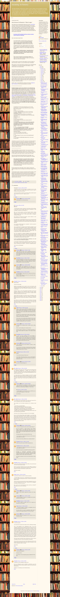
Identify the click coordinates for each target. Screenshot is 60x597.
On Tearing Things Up (44, 261)
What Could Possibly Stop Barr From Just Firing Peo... (44, 233)
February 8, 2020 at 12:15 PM (26, 361)
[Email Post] (23, 181)
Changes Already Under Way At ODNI (44, 142)
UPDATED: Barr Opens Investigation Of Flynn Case (44, 182)
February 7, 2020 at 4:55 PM (25, 271)
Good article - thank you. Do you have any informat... (44, 59)
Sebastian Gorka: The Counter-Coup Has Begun (44, 120)
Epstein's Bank (43, 258)
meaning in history (20, 4)
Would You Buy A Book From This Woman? (44, 112)
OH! (41, 209)
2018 (41, 288)
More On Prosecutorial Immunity (44, 136)
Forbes (17, 307)
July (41, 75)
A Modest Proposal (43, 239)
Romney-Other (43, 282)
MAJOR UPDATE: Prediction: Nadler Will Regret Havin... (44, 198)
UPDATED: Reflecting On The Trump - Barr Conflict (44, 156)
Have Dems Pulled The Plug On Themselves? (44, 271)
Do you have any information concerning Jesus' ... (44, 56)
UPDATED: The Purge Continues (44, 222)
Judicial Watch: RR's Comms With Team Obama (44, 207)
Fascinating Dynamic (44, 228)
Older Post (34, 584)
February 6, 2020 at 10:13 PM (19, 205)
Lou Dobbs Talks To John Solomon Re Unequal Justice (44, 176)
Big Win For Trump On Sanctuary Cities (44, 97)
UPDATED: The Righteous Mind (43, 274)
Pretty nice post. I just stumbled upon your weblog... (43, 53)
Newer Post (13, 584)
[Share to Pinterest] (28, 181)
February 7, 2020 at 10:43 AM (26, 425)
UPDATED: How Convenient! (43, 138)
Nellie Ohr (19, 182)
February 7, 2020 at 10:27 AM (23, 307)
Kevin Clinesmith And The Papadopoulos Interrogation (44, 90)
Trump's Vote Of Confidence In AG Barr (44, 202)
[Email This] (25, 181)
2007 (41, 300)
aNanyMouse (18, 271)
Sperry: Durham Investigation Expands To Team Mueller (44, 159)
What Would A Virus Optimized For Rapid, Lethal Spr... (44, 115)
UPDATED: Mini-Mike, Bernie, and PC (44, 164)
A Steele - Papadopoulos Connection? (44, 220)
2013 (41, 292)
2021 (41, 66)
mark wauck (18, 198)
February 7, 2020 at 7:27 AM (26, 250)
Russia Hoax (22, 182)
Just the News (33, 24)
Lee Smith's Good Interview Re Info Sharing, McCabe (43, 179)
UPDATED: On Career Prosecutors (44, 171)
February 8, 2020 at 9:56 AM (25, 334)
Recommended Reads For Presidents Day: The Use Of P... (44, 169)
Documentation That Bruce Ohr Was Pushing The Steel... (44, 123)
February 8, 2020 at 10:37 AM (26, 343)
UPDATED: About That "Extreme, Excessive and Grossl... (44, 214)
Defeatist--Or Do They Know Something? (44, 83)
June (41, 76)
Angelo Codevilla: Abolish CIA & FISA (44, 200)
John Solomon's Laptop (44, 276)
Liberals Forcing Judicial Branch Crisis (44, 101)
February (42, 81)
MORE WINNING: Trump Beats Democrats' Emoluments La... (44, 241)
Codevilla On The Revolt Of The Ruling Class (44, 260)
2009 (41, 297)
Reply (15, 246)
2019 (41, 287)
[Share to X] (26, 181)
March (42, 80)
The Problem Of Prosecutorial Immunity (44, 144)
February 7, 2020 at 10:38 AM (26, 323)
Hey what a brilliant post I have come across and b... (44, 50)
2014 (41, 291)
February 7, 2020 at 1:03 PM (26, 495)
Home (12, 17)
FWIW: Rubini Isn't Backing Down (43, 218)
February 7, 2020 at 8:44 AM (22, 281)
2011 (41, 295)
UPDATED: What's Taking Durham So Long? (44, 211)
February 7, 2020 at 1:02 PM (26, 490)
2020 (41, 67)
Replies (16, 248)
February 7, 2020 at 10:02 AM (22, 368)
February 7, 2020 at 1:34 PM (22, 521)
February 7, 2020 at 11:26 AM (24, 445)
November (42, 70)
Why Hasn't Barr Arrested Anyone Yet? (44, 235)
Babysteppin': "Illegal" (44, 252)
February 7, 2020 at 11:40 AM (22, 389)
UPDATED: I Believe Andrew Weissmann (44, 166)
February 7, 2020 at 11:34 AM (22, 462)
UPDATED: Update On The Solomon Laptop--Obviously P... (44, 264)
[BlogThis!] (26, 181)
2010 (41, 296)
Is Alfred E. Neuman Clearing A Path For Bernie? (44, 247)
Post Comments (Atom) (19, 585)
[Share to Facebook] (27, 181)
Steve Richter (18, 334)
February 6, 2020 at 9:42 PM (26, 198)
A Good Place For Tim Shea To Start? (44, 284)
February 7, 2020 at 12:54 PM (20, 474)
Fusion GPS (16, 182)
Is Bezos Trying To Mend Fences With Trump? (44, 173)
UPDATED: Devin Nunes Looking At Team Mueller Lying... (44, 107)
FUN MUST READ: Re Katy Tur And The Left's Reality (44, 205)
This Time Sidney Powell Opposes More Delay (44, 224)
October (42, 71)
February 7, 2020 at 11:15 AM (24, 441)
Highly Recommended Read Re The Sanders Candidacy (44, 125)
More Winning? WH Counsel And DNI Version (43, 87)
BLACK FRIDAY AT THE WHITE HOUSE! (44, 238)
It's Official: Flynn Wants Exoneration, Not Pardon (44, 95)
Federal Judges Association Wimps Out (44, 154)
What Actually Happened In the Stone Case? (44, 195)
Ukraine (26, 182)
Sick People (42, 278)
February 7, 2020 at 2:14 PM (26, 549)
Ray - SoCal (16, 368)
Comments (41, 46)
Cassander (15, 281)
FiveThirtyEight (43, 277)
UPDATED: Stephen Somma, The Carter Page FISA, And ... (44, 110)
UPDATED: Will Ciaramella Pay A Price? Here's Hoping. (44, 244)
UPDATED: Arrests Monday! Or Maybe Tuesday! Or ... (44, 230)
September (42, 72)
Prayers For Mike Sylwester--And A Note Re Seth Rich (44, 256)
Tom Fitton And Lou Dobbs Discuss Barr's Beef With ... (44, 186)
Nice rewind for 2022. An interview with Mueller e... (43, 61)
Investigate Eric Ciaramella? (43, 254)
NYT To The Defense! (44, 188)
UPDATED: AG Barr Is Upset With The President (44, 191)
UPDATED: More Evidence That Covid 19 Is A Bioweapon (44, 128)
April (41, 79)
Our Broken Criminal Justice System (44, 146)
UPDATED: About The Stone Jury (44, 193)
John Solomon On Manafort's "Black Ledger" (43, 250)
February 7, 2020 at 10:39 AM (26, 383)
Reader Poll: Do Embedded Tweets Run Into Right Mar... (44, 269)
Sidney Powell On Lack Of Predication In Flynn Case (44, 162)
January (42, 285)
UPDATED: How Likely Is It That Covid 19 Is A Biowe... (44, 133)
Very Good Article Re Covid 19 (44, 105)
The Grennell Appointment (43, 151)
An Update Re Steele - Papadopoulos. (44, 216)
